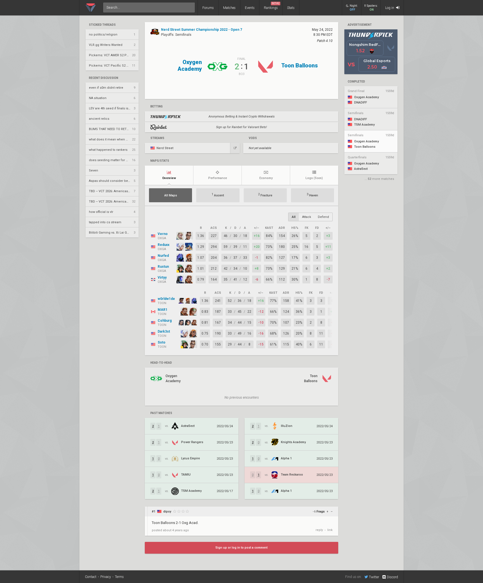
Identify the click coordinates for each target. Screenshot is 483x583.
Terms (119, 577)
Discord (392, 577)
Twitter (374, 577)
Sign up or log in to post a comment (241, 547)
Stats (291, 8)
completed (356, 81)
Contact (90, 577)
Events (250, 8)
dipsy (167, 511)
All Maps (170, 195)
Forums (208, 8)
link (330, 530)
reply (319, 530)
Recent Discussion (103, 78)
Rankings (272, 6)
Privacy (105, 577)
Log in (390, 8)
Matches (229, 8)
